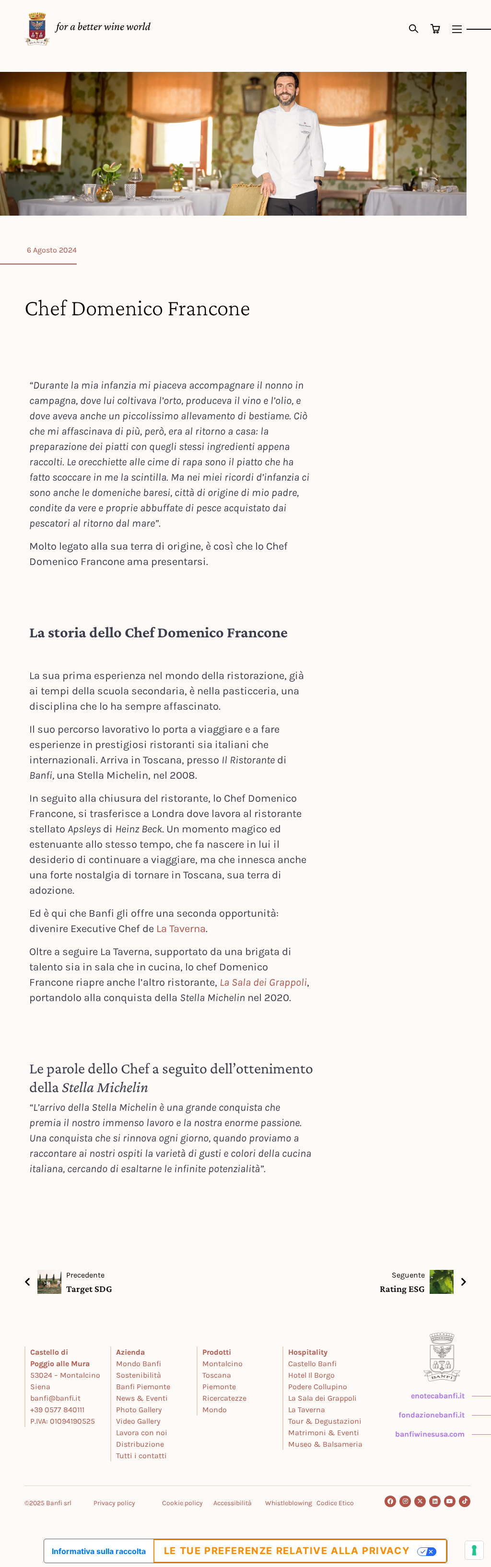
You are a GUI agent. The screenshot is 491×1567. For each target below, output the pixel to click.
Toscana (216, 1375)
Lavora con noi (141, 1432)
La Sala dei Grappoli (263, 982)
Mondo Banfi (138, 1363)
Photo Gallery (139, 1409)
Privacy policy (114, 1503)
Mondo (214, 1409)
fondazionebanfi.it (431, 1414)
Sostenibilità (138, 1375)
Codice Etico (335, 1503)
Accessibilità (232, 1503)
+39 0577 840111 (57, 1409)
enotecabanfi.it (438, 1395)
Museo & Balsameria (325, 1444)
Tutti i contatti (141, 1455)
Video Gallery (138, 1421)
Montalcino (222, 1363)
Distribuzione (140, 1444)
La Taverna (181, 928)
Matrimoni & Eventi (323, 1432)
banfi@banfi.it (55, 1398)
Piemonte (219, 1386)
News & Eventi (142, 1398)
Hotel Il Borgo (311, 1375)
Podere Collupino (317, 1386)
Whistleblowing (288, 1503)
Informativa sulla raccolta (99, 1551)
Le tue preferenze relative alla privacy (286, 1550)
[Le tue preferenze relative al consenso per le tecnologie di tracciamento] (474, 1550)
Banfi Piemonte (143, 1386)
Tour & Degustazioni (325, 1421)
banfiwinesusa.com (430, 1434)
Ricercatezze (224, 1398)
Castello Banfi (312, 1363)
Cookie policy (182, 1503)
